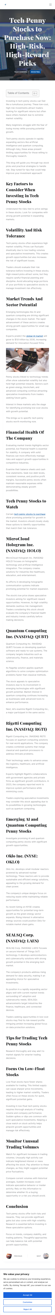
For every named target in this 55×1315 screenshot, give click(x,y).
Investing (35, 72)
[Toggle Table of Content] (33, 93)
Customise (27, 1302)
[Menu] (50, 4)
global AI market (34, 336)
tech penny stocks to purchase (29, 514)
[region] (27, 1292)
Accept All (27, 1295)
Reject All (27, 1309)
